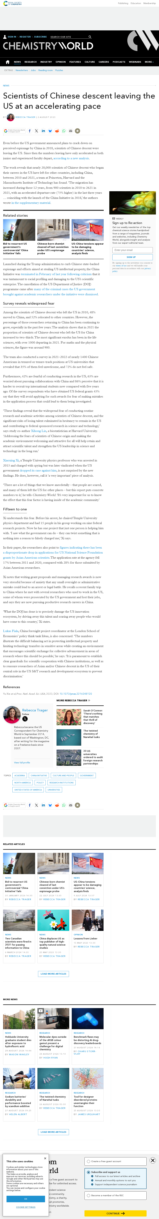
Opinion (78, 934)
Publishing (123, 3)
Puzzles (59, 70)
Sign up (131, 257)
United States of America (28, 790)
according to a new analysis (71, 158)
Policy (40, 782)
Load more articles (53, 974)
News (6, 86)
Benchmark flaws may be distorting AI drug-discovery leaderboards (87, 1040)
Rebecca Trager (26, 117)
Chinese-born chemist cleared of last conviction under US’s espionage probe (53, 248)
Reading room (46, 70)
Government (87, 775)
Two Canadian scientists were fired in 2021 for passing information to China (18, 943)
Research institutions (62, 782)
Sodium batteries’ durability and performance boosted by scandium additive (18, 1101)
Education (136, 3)
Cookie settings (26, 1207)
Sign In (12, 37)
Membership (149, 3)
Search (90, 37)
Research (44, 1033)
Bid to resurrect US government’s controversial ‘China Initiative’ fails (15, 248)
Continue (113, 1213)
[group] (148, 62)
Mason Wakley (19, 1054)
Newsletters (22, 70)
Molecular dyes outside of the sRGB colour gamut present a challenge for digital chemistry (52, 1043)
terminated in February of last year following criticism (56, 274)
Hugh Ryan (50, 1057)
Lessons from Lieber (85, 938)
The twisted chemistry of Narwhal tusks (91, 734)
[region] (25, 1185)
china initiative (39, 775)
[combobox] (69, 36)
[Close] (45, 1158)
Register (25, 37)
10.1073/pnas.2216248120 (76, 693)
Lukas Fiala (10, 631)
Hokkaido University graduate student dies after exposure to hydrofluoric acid (18, 1041)
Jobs (33, 70)
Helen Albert (18, 1114)
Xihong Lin (38, 431)
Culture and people (63, 775)
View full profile (22, 762)
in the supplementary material (30, 203)
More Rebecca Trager (72, 700)
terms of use (121, 265)
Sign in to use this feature (89, 123)
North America (22, 782)
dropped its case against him (38, 470)
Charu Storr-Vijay (85, 1052)
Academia (19, 775)
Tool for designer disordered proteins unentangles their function (85, 1101)
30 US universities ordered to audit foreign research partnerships (93, 757)
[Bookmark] (77, 131)
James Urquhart (89, 1114)
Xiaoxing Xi (11, 460)
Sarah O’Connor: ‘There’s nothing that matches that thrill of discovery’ (93, 717)
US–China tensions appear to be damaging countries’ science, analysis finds (88, 248)
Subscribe (40, 37)
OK (25, 1199)
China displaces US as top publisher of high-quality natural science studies (52, 943)
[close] (103, 123)
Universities (54, 790)
